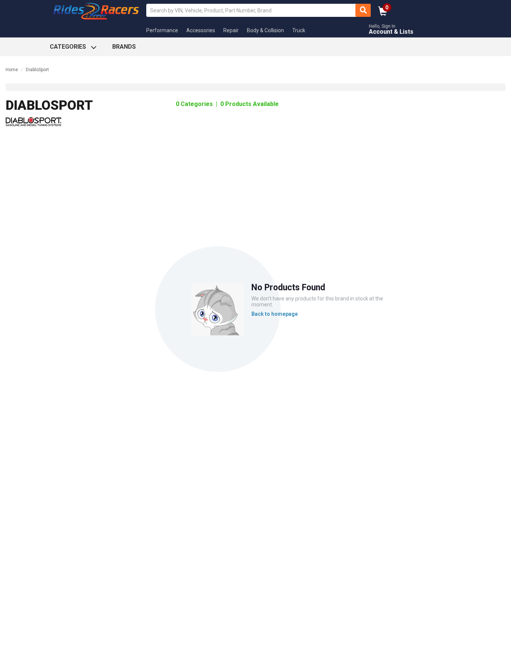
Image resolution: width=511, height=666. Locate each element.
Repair (231, 30)
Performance (162, 30)
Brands (124, 46)
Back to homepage (274, 314)
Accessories (200, 30)
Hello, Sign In (382, 26)
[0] (383, 13)
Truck (298, 30)
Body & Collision (265, 30)
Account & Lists (391, 31)
